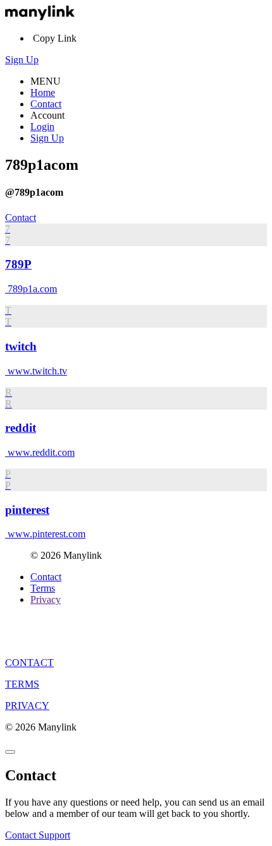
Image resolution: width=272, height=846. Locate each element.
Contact (45, 103)
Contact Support (37, 835)
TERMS (22, 684)
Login (42, 126)
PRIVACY (27, 705)
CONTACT (29, 662)
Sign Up (22, 59)
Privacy (45, 599)
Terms (42, 588)
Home (42, 92)
